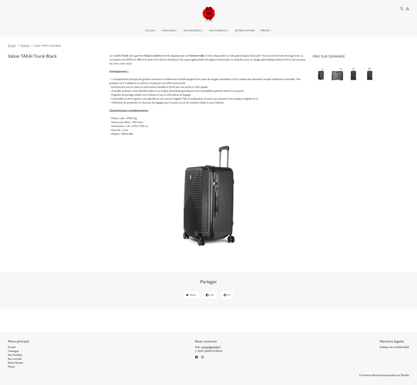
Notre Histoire (15, 362)
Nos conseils (15, 358)
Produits (25, 45)
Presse (11, 366)
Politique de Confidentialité (394, 347)
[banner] (208, 14)
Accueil (12, 45)
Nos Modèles (15, 354)
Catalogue (13, 351)
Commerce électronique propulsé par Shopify (384, 375)
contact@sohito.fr (210, 347)
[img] (402, 8)
